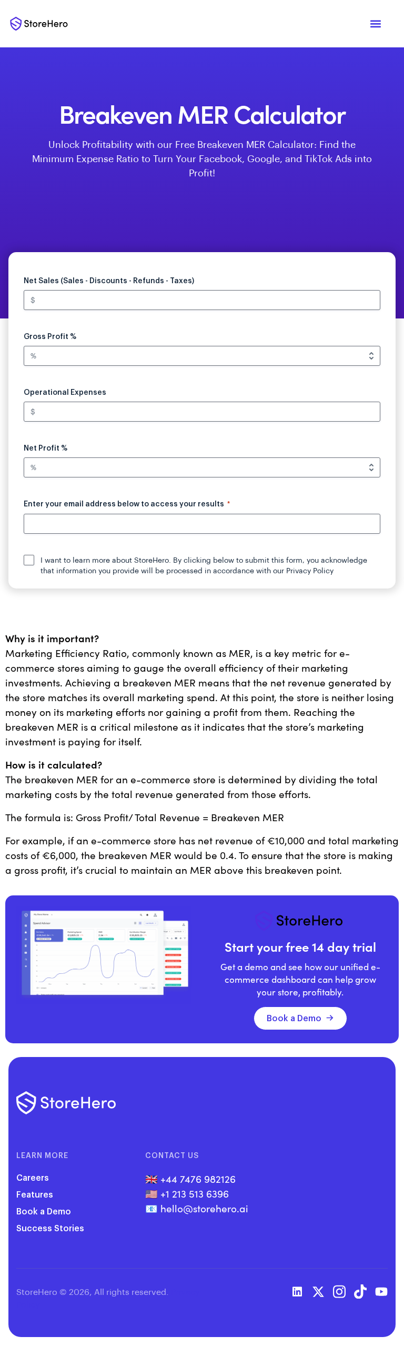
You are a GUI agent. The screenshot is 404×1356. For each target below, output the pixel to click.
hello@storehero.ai (204, 1208)
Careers (32, 1177)
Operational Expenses (65, 391)
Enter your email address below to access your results (127, 503)
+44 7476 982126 (198, 1178)
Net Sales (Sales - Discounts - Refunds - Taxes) (109, 280)
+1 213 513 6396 (194, 1193)
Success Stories (50, 1228)
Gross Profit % (50, 336)
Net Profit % (45, 447)
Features (34, 1194)
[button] (375, 24)
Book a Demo (294, 1018)
